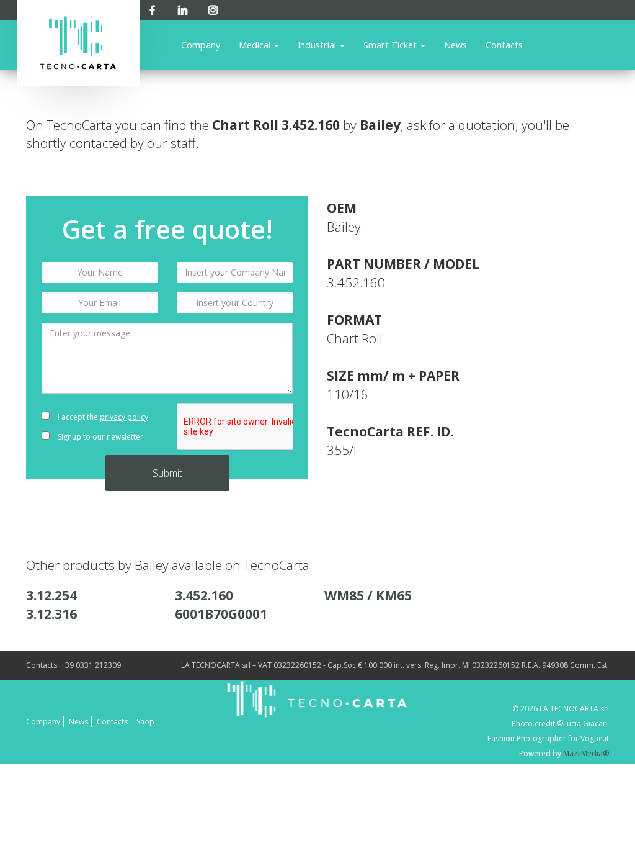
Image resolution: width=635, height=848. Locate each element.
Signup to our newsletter (99, 436)
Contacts (504, 44)
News (455, 44)
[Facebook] (152, 8)
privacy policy (124, 417)
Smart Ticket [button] (391, 44)
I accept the (102, 417)
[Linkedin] (183, 8)
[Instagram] (213, 8)
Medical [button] (256, 44)
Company (200, 44)
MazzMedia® (586, 753)
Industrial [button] (318, 44)
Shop (145, 721)
